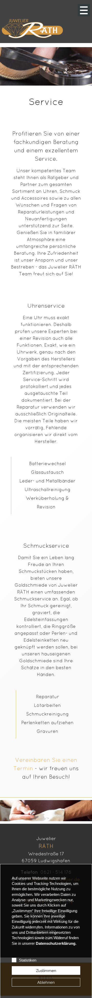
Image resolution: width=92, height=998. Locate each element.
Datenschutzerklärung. (56, 943)
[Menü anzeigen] (84, 10)
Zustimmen (46, 970)
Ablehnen (46, 982)
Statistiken (27, 960)
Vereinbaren (32, 760)
